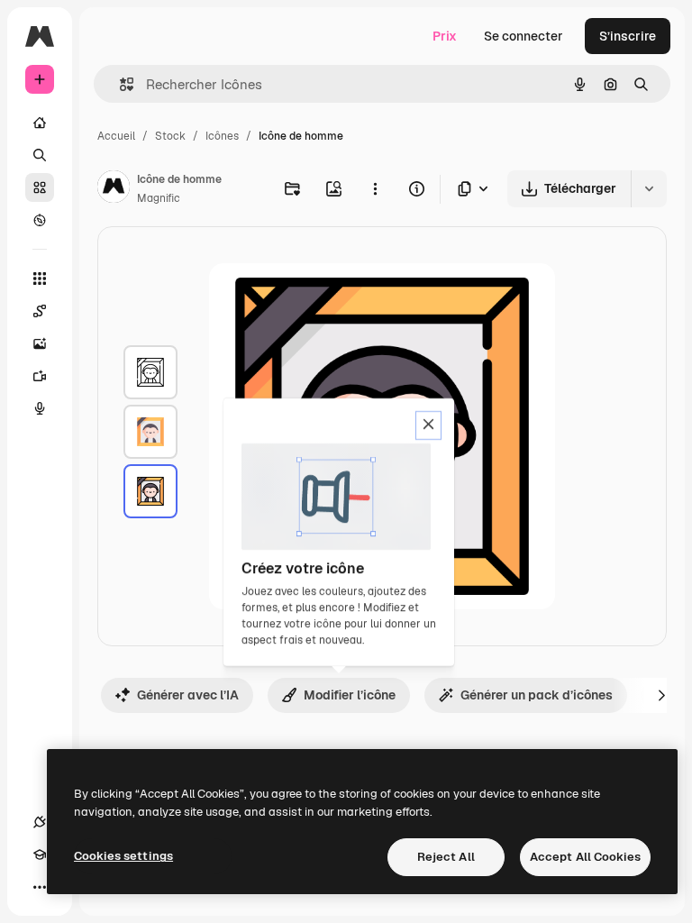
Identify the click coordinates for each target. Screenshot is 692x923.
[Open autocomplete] (119, 84)
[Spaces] (39, 311)
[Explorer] (39, 220)
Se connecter (523, 36)
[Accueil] (39, 122)
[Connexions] (39, 822)
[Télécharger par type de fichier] (474, 188)
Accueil (116, 136)
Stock (170, 136)
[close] (428, 425)
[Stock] (39, 187)
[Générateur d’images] (39, 343)
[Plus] (39, 887)
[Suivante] (661, 695)
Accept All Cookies (585, 856)
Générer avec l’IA (188, 695)
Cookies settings (123, 856)
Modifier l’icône (350, 695)
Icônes (222, 136)
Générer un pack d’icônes (536, 695)
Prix (444, 36)
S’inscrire (627, 36)
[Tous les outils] (39, 278)
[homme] (150, 372)
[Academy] (39, 854)
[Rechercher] (39, 155)
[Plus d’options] (375, 188)
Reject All (446, 856)
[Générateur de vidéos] (39, 375)
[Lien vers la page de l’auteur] (113, 189)
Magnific (158, 198)
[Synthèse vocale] (39, 408)
